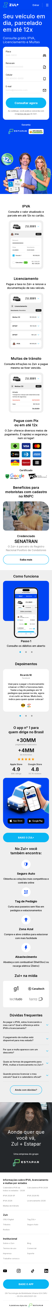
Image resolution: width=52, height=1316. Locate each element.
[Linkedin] (46, 1271)
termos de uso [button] (23, 114)
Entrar (36, 5)
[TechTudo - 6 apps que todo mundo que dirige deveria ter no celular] (16, 999)
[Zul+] (10, 5)
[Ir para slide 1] (20, 652)
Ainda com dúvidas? (26, 1089)
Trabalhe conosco (11, 1258)
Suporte (30, 1253)
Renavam (10, 63)
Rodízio (6, 1229)
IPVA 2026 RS (33, 1195)
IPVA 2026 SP (9, 1195)
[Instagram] (19, 1271)
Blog (29, 1243)
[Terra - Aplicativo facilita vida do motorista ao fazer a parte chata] (36, 999)
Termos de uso (9, 1248)
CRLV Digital (8, 1219)
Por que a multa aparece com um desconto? (20, 1051)
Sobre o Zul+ (9, 1243)
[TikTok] (33, 1271)
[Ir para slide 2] (26, 652)
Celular (9, 75)
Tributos (6, 1224)
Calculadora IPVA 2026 (37, 1187)
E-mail (8, 86)
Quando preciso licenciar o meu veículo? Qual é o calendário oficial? (22, 1075)
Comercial (31, 1248)
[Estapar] (35, 1305)
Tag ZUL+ (31, 1219)
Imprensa (7, 1253)
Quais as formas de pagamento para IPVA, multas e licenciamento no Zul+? (23, 1063)
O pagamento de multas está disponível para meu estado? (18, 1039)
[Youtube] (5, 1271)
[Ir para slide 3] (31, 652)
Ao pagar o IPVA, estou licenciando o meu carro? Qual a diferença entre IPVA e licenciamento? (22, 1025)
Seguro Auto (32, 1224)
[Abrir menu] (47, 5)
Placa (8, 52)
